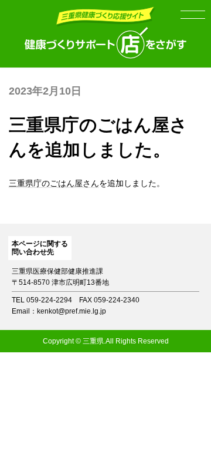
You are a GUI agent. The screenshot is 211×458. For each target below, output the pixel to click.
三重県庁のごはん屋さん (54, 183)
